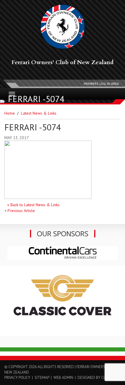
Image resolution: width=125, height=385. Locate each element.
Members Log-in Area (101, 83)
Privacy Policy (17, 377)
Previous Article (21, 210)
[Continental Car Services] (62, 253)
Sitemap (42, 377)
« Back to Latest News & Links (33, 204)
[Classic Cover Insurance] (62, 300)
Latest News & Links (38, 113)
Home (9, 113)
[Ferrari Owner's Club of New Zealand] (62, 26)
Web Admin (63, 377)
